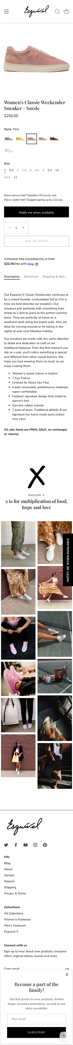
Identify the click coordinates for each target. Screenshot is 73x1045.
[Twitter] (6, 845)
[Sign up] (67, 969)
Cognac (54, 139)
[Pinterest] (45, 845)
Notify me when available (36, 213)
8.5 (37, 170)
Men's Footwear (15, 925)
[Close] (66, 974)
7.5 (24, 170)
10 (57, 170)
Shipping (10, 887)
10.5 (7, 177)
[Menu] (6, 11)
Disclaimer (31, 277)
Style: (11, 129)
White (9, 150)
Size (7, 163)
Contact (9, 875)
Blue (9, 139)
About (8, 869)
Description (12, 277)
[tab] (14, 276)
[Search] (57, 12)
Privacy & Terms (15, 893)
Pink (31, 139)
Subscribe (36, 1032)
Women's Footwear (17, 919)
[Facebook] (16, 845)
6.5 (11, 170)
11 (15, 177)
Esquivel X (11, 932)
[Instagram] (35, 845)
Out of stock (36, 241)
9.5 (50, 170)
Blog (7, 863)
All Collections (13, 913)
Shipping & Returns (55, 277)
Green (43, 139)
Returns (9, 881)
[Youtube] (26, 845)
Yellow (20, 139)
